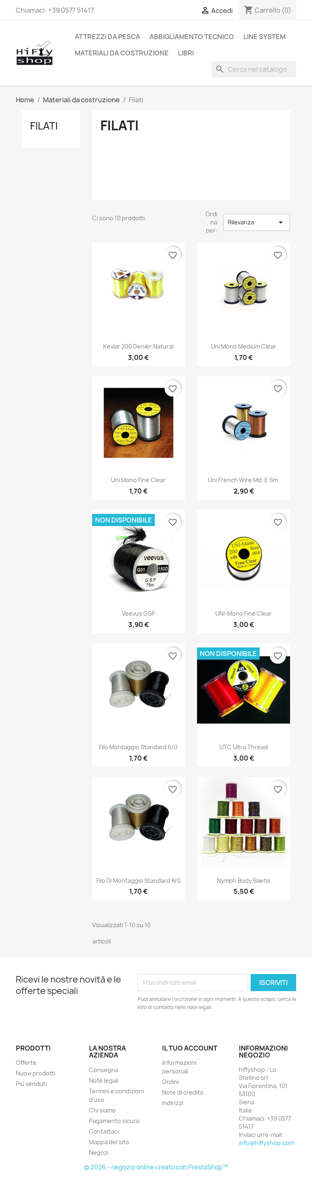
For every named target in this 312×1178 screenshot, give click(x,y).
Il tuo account (189, 1048)
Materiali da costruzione (122, 52)
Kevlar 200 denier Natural (138, 346)
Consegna (103, 1070)
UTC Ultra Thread (243, 747)
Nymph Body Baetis (244, 880)
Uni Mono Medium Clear (243, 346)
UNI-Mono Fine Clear (243, 613)
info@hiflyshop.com (266, 1143)
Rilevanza (257, 222)
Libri (186, 52)
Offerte (26, 1062)
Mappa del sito (109, 1142)
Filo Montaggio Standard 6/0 (138, 747)
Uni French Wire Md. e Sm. (244, 480)
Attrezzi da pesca (107, 36)
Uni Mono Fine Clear (138, 480)
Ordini (170, 1082)
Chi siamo (102, 1110)
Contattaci (104, 1131)
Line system (264, 36)
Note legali (103, 1080)
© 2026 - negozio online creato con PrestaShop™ (156, 1167)
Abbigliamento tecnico (192, 36)
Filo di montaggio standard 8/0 (138, 880)
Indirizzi (172, 1103)
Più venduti (31, 1084)
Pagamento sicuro (114, 1121)
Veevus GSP (138, 613)
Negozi (98, 1152)
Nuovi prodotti (35, 1073)
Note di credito (183, 1092)
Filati (44, 126)
